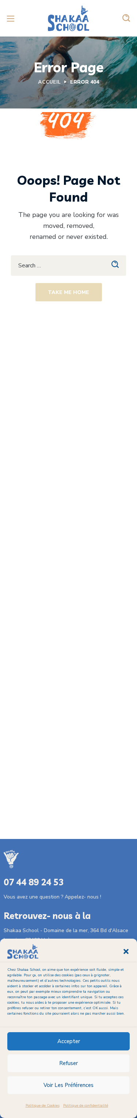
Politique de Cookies (43, 1105)
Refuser (68, 1063)
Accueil (49, 82)
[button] (126, 951)
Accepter (68, 1041)
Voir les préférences (68, 1085)
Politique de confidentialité (85, 1105)
